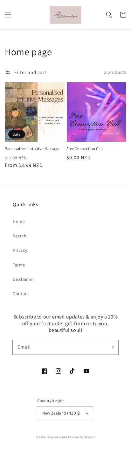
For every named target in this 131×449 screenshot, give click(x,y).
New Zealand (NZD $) (61, 413)
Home (19, 221)
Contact (21, 293)
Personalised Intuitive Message (32, 148)
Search (20, 236)
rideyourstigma (57, 436)
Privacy (20, 250)
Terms (19, 265)
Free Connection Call (84, 148)
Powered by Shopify (81, 436)
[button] (8, 15)
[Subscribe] (111, 347)
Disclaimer (23, 279)
